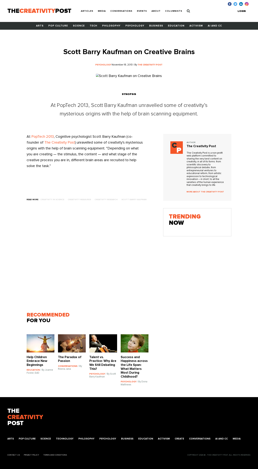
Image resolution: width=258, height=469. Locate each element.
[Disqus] (89, 258)
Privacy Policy (31, 455)
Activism (196, 26)
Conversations (121, 11)
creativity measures (79, 199)
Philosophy (111, 26)
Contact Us (13, 455)
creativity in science (52, 199)
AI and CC (215, 26)
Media (102, 11)
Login (242, 11)
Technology (64, 439)
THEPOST (25, 417)
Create (179, 439)
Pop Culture (58, 26)
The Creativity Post (59, 142)
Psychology (134, 26)
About (156, 11)
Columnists (173, 11)
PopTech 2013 (42, 136)
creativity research (106, 199)
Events (142, 11)
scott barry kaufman (134, 199)
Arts (39, 26)
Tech (93, 26)
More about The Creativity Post (205, 192)
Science (79, 26)
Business (156, 26)
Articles (87, 11)
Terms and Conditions (55, 455)
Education (176, 26)
